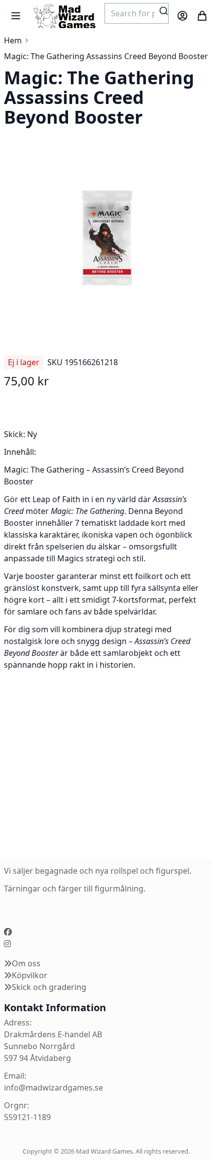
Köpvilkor (29, 975)
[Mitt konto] (182, 16)
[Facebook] (8, 931)
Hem (13, 40)
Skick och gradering (49, 987)
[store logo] (64, 15)
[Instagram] (7, 943)
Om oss (26, 963)
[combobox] (137, 13)
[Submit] (164, 11)
